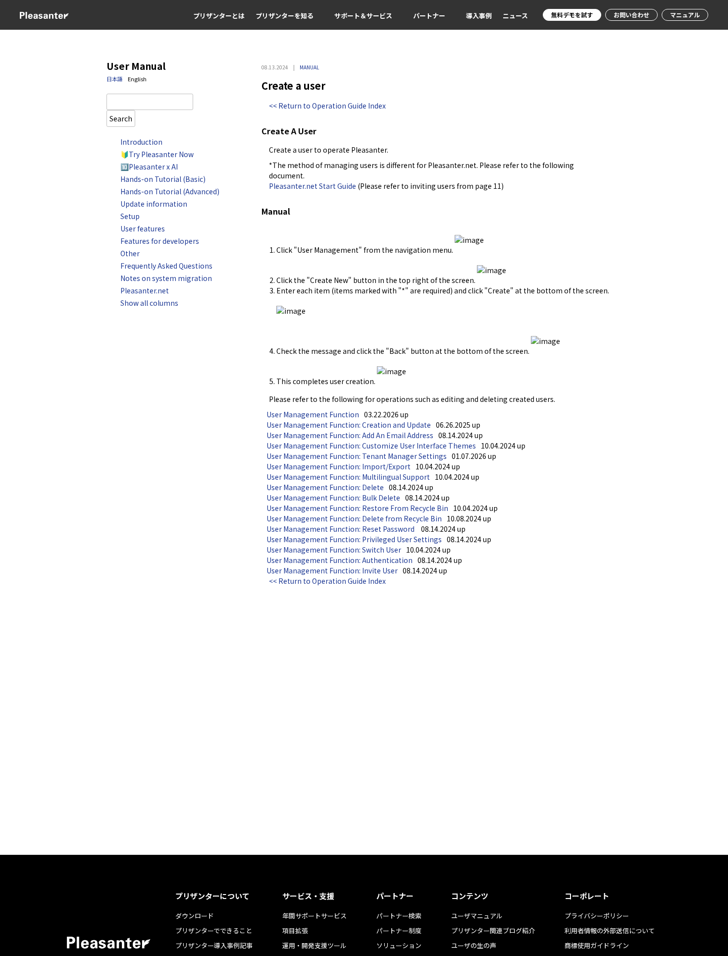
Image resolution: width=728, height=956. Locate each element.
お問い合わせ (631, 14)
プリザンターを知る (284, 15)
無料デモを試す (572, 14)
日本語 (114, 79)
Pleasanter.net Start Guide (312, 186)
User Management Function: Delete (325, 487)
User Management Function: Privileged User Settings (354, 539)
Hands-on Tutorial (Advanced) (169, 191)
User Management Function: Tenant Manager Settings (356, 456)
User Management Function (312, 414)
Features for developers (159, 241)
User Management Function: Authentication (339, 560)
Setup (130, 216)
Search (120, 118)
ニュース (515, 15)
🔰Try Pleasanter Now (157, 154)
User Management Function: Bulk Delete (333, 498)
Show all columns (149, 303)
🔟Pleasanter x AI (149, 166)
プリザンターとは (219, 15)
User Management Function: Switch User (333, 550)
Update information (153, 204)
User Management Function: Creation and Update (348, 425)
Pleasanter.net (144, 290)
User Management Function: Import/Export (338, 466)
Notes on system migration (166, 278)
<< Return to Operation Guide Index (327, 106)
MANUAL (309, 67)
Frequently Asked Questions (166, 266)
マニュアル (685, 14)
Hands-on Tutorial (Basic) (163, 179)
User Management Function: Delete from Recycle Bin (354, 518)
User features (142, 228)
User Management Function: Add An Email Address (349, 435)
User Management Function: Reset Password (341, 529)
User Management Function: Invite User (332, 570)
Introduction (141, 142)
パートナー (429, 15)
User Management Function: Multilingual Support (348, 477)
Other (130, 253)
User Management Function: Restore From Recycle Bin (357, 508)
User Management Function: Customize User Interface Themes (371, 445)
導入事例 (479, 15)
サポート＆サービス (363, 15)
